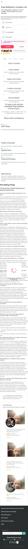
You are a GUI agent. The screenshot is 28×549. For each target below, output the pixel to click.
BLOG (17, 542)
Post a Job (5, 116)
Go (24, 533)
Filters (21, 46)
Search (8, 46)
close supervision (8, 342)
